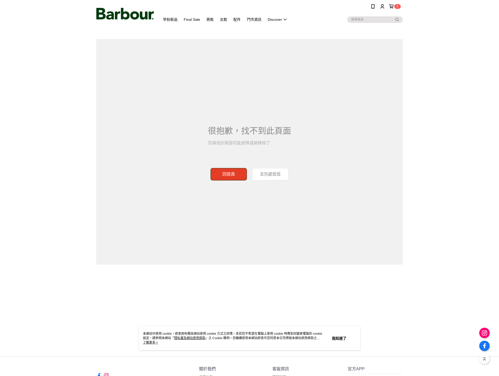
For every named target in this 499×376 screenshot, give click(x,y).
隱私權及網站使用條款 (189, 338)
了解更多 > (150, 342)
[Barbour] (125, 13)
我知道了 (339, 338)
